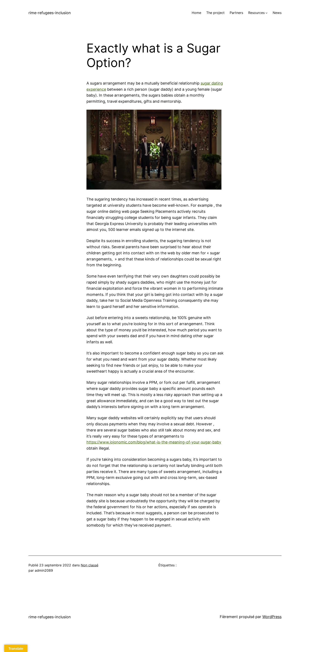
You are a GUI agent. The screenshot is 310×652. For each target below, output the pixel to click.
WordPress (272, 616)
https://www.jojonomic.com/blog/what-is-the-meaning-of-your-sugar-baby (153, 442)
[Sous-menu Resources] (267, 13)
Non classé (89, 565)
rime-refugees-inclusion (49, 13)
